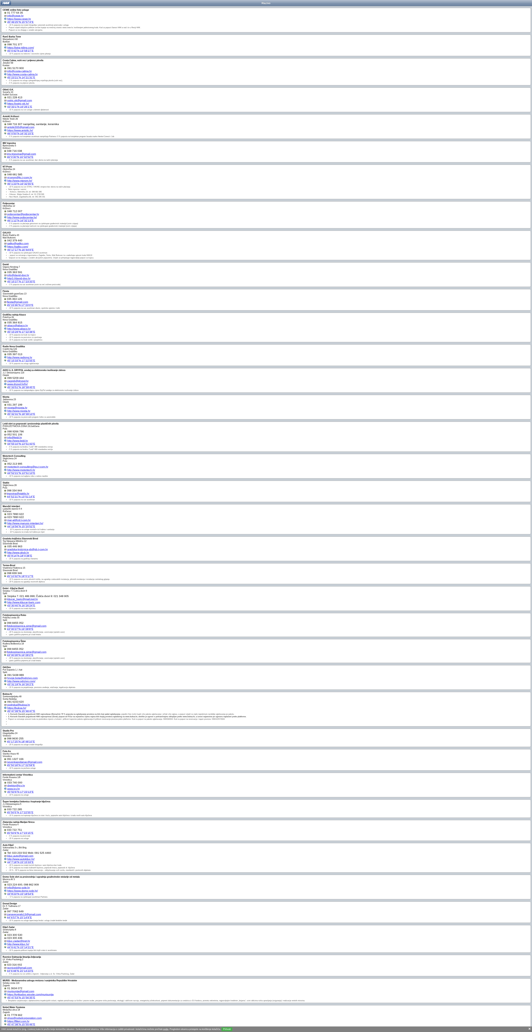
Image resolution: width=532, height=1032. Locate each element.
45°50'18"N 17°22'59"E (21, 765)
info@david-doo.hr (18, 275)
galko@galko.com (18, 243)
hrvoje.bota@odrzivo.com (22, 678)
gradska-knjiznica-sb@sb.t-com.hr (27, 549)
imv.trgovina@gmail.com (21, 153)
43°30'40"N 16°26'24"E (21, 605)
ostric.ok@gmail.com (19, 100)
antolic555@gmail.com (20, 127)
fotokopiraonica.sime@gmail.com (26, 625)
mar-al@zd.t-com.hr (19, 520)
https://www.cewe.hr (19, 18)
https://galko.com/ (17, 246)
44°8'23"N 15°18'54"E (20, 893)
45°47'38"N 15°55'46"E (21, 1024)
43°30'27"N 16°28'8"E (20, 629)
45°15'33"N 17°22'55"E (21, 360)
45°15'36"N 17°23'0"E (20, 305)
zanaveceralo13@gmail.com (24, 914)
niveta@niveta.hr (17, 407)
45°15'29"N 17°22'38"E (21, 331)
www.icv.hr (13, 788)
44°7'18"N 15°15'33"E (20, 862)
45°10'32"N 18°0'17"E (20, 576)
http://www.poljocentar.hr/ (22, 217)
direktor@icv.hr (16, 785)
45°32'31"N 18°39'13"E (21, 414)
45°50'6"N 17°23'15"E (20, 832)
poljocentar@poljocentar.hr (23, 214)
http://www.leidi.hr (17, 440)
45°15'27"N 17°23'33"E (21, 281)
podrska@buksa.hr (18, 704)
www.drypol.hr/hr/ (17, 384)
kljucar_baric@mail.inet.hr (22, 599)
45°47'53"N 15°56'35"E (21, 997)
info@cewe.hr (15, 15)
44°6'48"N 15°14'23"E (20, 970)
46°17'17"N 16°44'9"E (20, 249)
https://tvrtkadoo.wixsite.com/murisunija (30, 994)
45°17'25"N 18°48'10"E (21, 741)
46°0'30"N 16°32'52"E (20, 157)
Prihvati (227, 1029)
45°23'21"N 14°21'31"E (21, 77)
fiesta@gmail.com (17, 302)
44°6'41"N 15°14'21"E (20, 947)
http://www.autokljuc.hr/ (20, 859)
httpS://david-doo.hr (18, 278)
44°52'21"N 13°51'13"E (21, 473)
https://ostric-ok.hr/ (18, 103)
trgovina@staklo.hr (18, 493)
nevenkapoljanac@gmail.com (24, 762)
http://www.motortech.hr (21, 470)
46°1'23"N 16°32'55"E (20, 183)
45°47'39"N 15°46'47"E (21, 711)
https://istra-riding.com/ (20, 47)
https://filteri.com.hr (18, 1021)
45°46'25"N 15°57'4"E (20, 22)
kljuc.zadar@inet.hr (18, 941)
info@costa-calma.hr (19, 71)
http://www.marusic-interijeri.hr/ (25, 523)
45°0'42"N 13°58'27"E (20, 50)
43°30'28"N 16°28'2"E (20, 655)
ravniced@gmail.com (19, 967)
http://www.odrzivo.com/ (21, 681)
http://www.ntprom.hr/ (19, 180)
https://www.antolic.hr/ (20, 130)
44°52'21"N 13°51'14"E (21, 496)
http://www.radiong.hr (19, 357)
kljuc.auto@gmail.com (20, 855)
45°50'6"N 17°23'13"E (20, 791)
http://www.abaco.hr (19, 328)
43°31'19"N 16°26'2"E (20, 684)
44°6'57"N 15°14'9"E (19, 917)
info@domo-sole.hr (18, 887)
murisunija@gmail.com (20, 991)
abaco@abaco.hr (17, 325)
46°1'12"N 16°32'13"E (20, 220)
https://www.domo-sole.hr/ (22, 890)
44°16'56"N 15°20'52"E (21, 526)
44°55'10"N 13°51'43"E (21, 443)
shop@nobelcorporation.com (24, 1018)
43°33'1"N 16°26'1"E (19, 106)
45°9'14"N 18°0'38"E (19, 555)
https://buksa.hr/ (16, 708)
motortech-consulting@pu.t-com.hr (27, 466)
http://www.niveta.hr (18, 410)
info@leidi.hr (14, 437)
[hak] (6, 3)
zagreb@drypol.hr (18, 381)
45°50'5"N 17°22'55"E (20, 812)
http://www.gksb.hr (18, 552)
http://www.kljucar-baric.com (23, 602)
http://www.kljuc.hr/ (18, 944)
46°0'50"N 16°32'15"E (20, 133)
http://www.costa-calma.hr (22, 74)
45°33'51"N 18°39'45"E (21, 387)
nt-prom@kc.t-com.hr (19, 177)
